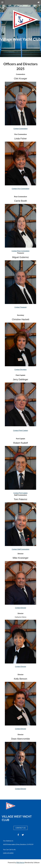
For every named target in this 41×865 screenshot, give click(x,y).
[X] (23, 835)
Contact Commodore (21, 128)
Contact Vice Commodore (20, 188)
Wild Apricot (20, 862)
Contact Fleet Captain (20, 430)
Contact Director (20, 608)
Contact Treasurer (20, 307)
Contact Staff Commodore (20, 549)
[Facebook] (18, 835)
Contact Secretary (20, 369)
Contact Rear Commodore (20, 251)
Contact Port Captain (20, 493)
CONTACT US (21, 828)
